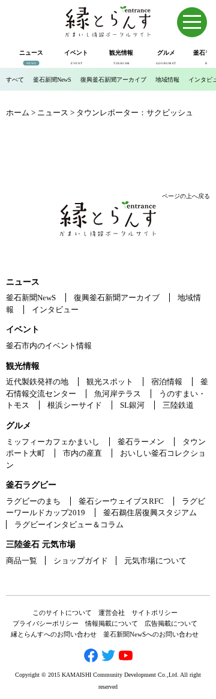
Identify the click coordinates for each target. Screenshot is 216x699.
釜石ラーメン (141, 441)
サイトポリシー (154, 612)
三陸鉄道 (178, 405)
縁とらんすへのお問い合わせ (54, 634)
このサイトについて (62, 612)
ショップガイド (80, 560)
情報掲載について (111, 623)
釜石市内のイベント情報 (49, 345)
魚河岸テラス (117, 393)
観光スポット (109, 381)
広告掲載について (171, 623)
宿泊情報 (166, 381)
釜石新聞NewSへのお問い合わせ (151, 634)
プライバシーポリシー (46, 623)
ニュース (23, 281)
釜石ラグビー (31, 484)
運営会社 (111, 612)
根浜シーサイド (74, 405)
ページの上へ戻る (186, 196)
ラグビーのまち (33, 501)
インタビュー (55, 309)
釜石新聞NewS (52, 79)
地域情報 (167, 79)
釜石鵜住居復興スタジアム (150, 512)
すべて (15, 79)
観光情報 (23, 366)
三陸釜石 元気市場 (41, 544)
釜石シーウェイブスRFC (121, 501)
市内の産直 (82, 453)
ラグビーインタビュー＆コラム (69, 524)
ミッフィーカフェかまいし (53, 441)
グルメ (18, 425)
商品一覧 (21, 560)
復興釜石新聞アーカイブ (113, 79)
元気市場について (155, 560)
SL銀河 (132, 405)
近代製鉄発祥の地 (37, 381)
